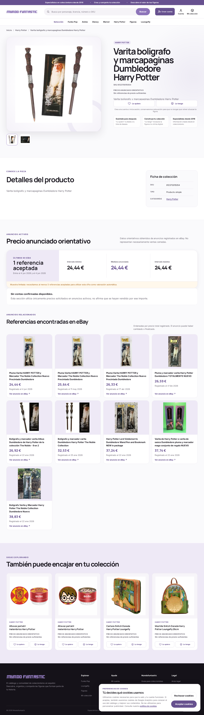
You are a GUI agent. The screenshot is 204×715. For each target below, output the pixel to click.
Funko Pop (73, 22)
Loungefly (145, 22)
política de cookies (148, 706)
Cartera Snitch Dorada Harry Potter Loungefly (118, 627)
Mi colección (86, 696)
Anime (85, 22)
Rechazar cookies (184, 695)
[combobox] (92, 11)
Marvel (106, 22)
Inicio (9, 30)
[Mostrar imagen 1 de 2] (12, 139)
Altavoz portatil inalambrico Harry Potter (22, 627)
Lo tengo (179, 103)
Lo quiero (136, 103)
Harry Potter (119, 22)
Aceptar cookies (184, 704)
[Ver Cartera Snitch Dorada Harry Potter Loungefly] (126, 596)
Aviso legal (176, 681)
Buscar (143, 11)
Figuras (133, 22)
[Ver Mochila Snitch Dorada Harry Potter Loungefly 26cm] (174, 596)
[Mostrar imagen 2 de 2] (25, 139)
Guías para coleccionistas (152, 681)
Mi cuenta (115, 681)
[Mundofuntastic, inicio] (21, 12)
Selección (58, 22)
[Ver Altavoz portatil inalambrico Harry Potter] (29, 596)
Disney (95, 22)
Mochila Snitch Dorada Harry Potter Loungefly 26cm (170, 627)
